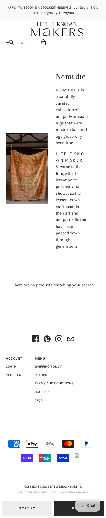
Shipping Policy (48, 366)
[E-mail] (70, 340)
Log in (11, 366)
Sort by (27, 508)
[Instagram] (58, 340)
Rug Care (43, 392)
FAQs (39, 400)
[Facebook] (35, 340)
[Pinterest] (47, 340)
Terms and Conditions (54, 383)
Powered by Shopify (74, 492)
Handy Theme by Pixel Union (37, 492)
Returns (42, 375)
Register (13, 375)
